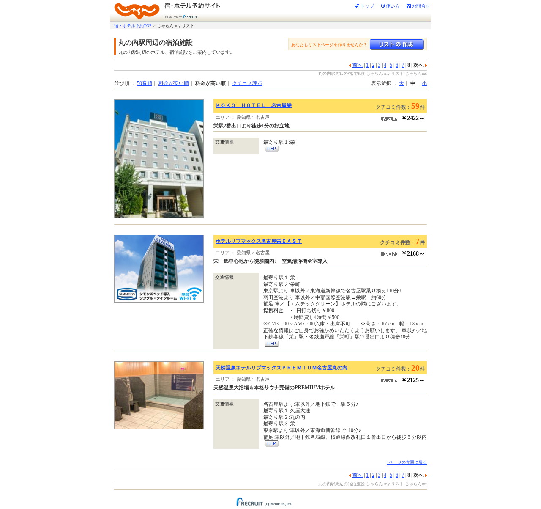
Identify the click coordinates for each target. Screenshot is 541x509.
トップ (367, 5)
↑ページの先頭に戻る (407, 462)
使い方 (393, 5)
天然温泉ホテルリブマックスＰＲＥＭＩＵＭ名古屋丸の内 (281, 368)
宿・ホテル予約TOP (133, 25)
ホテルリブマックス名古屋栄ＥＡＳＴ (259, 241)
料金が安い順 (173, 83)
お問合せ (421, 5)
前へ (357, 65)
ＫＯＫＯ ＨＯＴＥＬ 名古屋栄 (254, 105)
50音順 (144, 83)
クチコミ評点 (247, 83)
